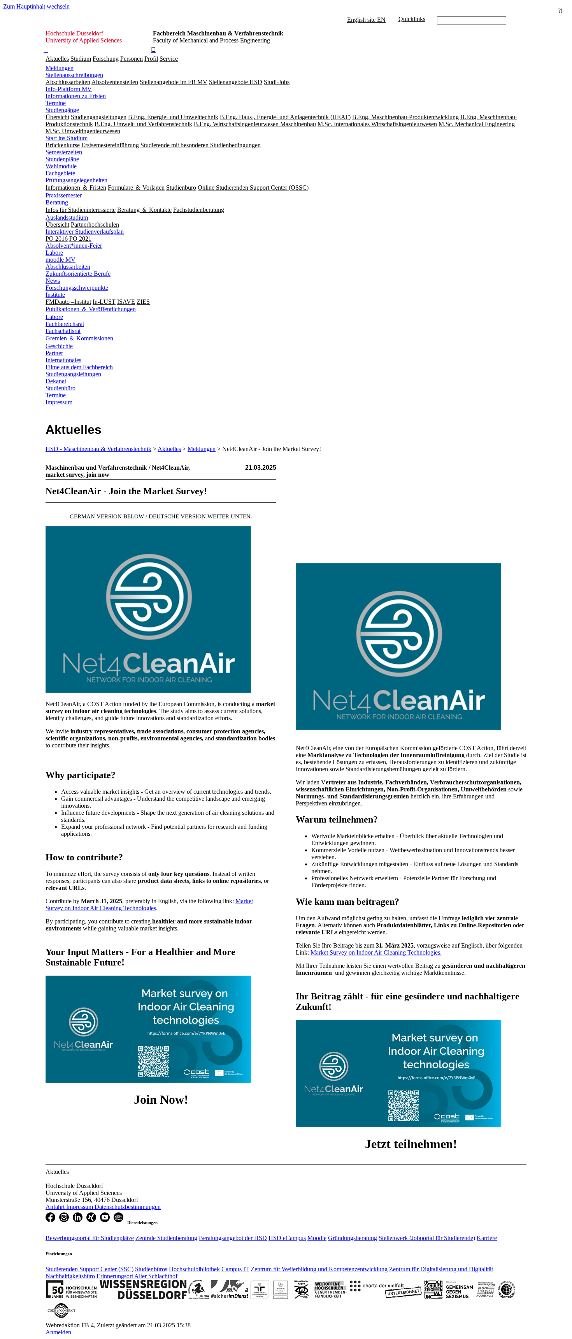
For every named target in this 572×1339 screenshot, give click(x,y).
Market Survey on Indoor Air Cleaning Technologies (149, 904)
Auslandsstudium (67, 217)
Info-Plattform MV (69, 89)
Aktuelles (57, 58)
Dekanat (56, 381)
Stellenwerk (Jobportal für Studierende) (427, 1238)
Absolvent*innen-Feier (74, 245)
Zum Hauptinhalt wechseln (36, 6)
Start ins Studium (67, 138)
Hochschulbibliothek (194, 1269)
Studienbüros (151, 1269)
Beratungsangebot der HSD (233, 1238)
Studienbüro (60, 388)
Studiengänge (62, 110)
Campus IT (235, 1269)
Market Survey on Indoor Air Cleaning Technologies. (376, 952)
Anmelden (58, 1332)
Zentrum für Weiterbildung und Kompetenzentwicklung (319, 1269)
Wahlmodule (61, 166)
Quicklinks (411, 19)
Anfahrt (56, 1206)
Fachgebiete (60, 173)
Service (169, 58)
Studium (80, 58)
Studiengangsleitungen (73, 374)
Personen (131, 58)
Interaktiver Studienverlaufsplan (85, 231)
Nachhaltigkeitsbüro (70, 1276)
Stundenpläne (62, 159)
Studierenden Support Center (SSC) (89, 1269)
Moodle (316, 1238)
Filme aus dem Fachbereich (79, 367)
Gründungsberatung (352, 1238)
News (53, 280)
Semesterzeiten (64, 152)
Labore (54, 252)
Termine (56, 103)
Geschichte (59, 346)
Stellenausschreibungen (74, 75)
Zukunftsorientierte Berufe (78, 273)
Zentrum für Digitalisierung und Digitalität (441, 1269)
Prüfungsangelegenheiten (76, 180)
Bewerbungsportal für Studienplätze (90, 1238)
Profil (151, 58)
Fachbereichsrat (65, 324)
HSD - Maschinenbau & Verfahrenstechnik (98, 449)
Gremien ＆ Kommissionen (79, 338)
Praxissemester (64, 195)
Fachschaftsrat (63, 331)
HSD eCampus (287, 1238)
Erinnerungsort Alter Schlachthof (137, 1276)
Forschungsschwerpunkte (77, 287)
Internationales (63, 360)
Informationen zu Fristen (76, 96)
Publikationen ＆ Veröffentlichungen (91, 309)
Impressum (59, 402)
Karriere (487, 1238)
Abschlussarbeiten (68, 266)
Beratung (57, 202)
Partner (54, 353)
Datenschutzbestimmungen (128, 1206)
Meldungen (60, 68)
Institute (55, 294)
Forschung (106, 58)
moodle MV (60, 259)
